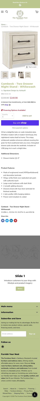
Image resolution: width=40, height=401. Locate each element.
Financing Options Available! (14, 110)
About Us (13, 389)
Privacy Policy (28, 391)
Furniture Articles (16, 391)
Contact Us (22, 389)
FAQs (6, 391)
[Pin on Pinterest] (15, 220)
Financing (31, 389)
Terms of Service (32, 393)
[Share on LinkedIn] (11, 220)
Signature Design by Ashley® (14, 90)
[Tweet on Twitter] (7, 220)
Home (3, 25)
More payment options (20, 128)
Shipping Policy (19, 393)
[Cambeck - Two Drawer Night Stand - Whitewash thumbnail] (4, 75)
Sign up (32, 334)
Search (5, 389)
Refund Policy (7, 393)
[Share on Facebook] (2, 220)
